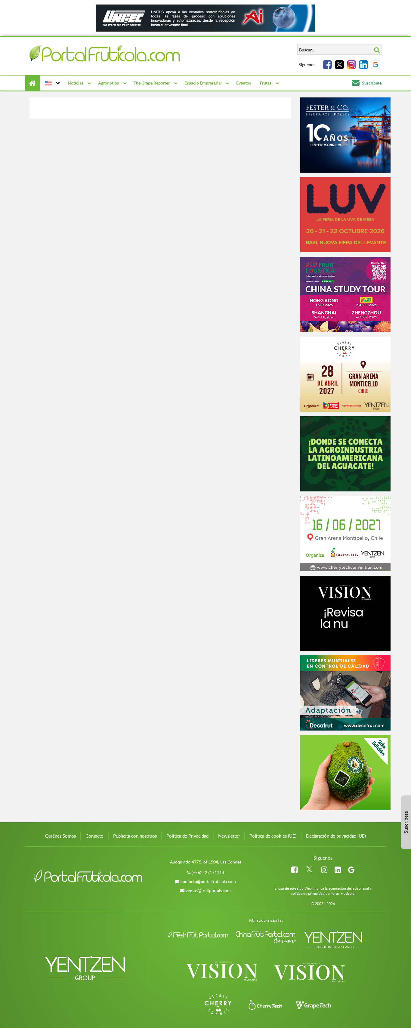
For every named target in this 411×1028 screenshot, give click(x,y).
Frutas (265, 83)
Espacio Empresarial (202, 83)
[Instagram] (351, 64)
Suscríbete (371, 83)
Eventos (243, 83)
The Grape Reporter (152, 83)
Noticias (75, 83)
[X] (339, 64)
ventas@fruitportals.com (208, 890)
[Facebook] (327, 64)
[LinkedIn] (363, 64)
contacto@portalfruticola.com (208, 881)
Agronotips (108, 83)
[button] (51, 83)
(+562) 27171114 (208, 872)
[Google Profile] (375, 64)
